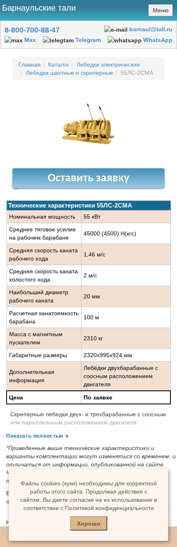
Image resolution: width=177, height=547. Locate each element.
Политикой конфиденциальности (109, 508)
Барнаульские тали (39, 7)
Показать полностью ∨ (37, 436)
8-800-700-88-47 (32, 30)
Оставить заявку (88, 178)
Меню (161, 10)
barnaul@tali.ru (150, 29)
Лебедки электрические (108, 64)
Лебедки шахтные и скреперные (69, 72)
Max (30, 40)
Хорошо (88, 523)
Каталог (58, 64)
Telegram (88, 40)
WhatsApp (157, 40)
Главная (30, 64)
